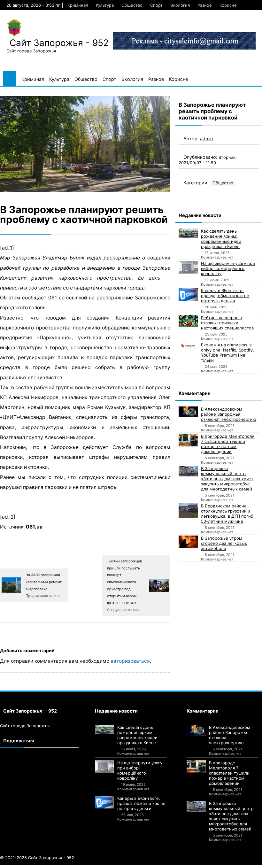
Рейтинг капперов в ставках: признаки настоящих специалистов (227, 322)
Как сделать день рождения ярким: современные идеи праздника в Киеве (221, 238)
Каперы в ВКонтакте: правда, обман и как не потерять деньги (225, 295)
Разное (204, 5)
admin (206, 138)
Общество (132, 5)
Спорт (156, 5)
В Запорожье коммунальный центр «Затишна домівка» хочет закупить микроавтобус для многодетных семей (227, 478)
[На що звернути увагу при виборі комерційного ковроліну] (188, 267)
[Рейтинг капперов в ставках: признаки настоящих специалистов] (188, 321)
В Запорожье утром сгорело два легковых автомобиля (224, 543)
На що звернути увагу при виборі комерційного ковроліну (228, 268)
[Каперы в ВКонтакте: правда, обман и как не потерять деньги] (188, 294)
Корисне (228, 5)
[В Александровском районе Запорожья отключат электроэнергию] (188, 412)
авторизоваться (130, 661)
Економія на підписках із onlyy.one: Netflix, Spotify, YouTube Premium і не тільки (227, 352)
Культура (105, 5)
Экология (180, 5)
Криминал (77, 5)
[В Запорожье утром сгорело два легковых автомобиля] (188, 542)
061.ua (34, 527)
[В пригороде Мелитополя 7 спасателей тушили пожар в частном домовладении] (188, 440)
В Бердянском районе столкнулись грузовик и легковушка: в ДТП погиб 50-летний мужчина (227, 513)
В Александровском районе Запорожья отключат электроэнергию (228, 414)
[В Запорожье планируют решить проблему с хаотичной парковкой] (85, 144)
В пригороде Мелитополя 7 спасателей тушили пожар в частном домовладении (227, 444)
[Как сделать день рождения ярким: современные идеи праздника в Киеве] (188, 233)
